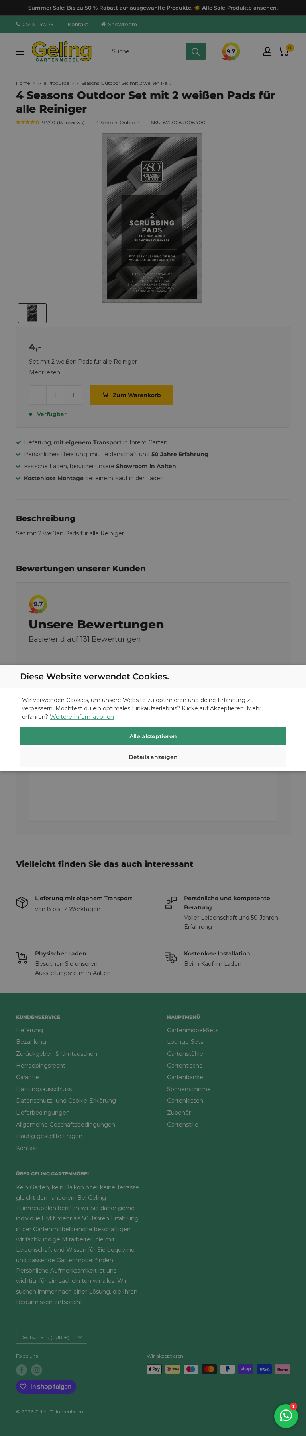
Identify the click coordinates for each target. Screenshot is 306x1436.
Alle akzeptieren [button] (153, 736)
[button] (153, 758)
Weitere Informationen (82, 716)
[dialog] (153, 718)
